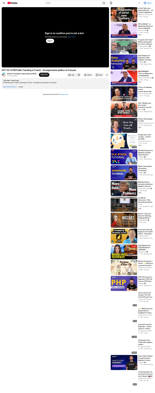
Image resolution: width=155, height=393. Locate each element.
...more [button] (20, 87)
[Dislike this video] (79, 75)
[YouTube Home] (12, 3)
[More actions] (107, 75)
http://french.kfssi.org (10, 87)
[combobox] (73, 3)
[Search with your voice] (111, 3)
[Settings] (139, 3)
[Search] (103, 3)
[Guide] (4, 3)
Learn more (71, 37)
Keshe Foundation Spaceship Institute (21, 74)
